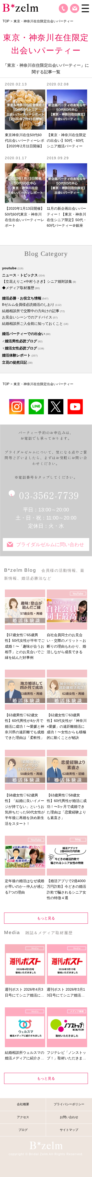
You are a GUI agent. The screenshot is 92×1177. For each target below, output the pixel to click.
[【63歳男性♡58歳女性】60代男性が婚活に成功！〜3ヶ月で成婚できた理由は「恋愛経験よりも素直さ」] (67, 770)
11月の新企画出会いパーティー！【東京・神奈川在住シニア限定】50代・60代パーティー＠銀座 (67, 216)
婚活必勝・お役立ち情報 (21, 298)
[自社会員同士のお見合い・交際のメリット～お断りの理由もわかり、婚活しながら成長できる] (67, 609)
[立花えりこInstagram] (17, 406)
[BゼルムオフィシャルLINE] (36, 406)
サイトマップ (69, 1130)
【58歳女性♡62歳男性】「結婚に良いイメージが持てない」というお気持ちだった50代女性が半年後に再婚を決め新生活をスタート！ (25, 809)
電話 (63, 8)
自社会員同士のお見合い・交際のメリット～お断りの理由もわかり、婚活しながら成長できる (66, 643)
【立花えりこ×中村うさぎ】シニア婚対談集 (37, 281)
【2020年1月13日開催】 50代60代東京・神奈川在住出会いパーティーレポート (25, 216)
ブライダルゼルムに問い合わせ (50, 544)
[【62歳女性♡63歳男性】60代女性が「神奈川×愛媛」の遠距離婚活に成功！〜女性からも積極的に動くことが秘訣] (67, 689)
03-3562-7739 (49, 495)
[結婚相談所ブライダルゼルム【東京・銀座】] (20, 7)
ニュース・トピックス (20, 275)
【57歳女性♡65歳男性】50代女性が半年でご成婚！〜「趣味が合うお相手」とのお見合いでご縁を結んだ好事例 (25, 646)
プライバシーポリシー (69, 1104)
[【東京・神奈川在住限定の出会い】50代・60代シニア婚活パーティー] (67, 109)
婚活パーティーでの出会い (23, 334)
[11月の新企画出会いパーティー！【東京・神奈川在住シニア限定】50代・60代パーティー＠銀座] (67, 183)
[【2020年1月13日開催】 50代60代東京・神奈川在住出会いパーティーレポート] (25, 183)
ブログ (23, 1130)
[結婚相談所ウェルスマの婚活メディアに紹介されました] (25, 1027)
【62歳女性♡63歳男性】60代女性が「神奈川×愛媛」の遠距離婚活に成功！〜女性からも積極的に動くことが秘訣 (67, 726)
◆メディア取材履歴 (18, 288)
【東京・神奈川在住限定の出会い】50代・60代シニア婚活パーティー (66, 140)
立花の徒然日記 (14, 362)
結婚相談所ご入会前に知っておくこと (32, 324)
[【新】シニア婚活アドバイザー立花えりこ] (75, 406)
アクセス (23, 1117)
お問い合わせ (74, 8)
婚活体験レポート (16, 355)
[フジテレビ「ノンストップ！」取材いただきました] (67, 1027)
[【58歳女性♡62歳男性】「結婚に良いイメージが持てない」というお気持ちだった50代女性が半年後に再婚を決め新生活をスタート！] (25, 770)
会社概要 (23, 1104)
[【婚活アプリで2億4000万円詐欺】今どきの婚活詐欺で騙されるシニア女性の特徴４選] (67, 856)
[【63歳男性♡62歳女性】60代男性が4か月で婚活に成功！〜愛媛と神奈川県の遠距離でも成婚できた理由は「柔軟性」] (25, 689)
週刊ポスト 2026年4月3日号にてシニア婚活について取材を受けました (24, 992)
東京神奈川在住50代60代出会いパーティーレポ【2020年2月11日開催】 (24, 140)
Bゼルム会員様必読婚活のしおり (28, 304)
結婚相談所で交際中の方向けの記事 (30, 311)
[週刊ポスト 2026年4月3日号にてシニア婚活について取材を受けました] (25, 964)
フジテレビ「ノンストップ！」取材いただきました (66, 1055)
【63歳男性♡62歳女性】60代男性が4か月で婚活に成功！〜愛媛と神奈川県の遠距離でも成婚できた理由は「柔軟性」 (24, 726)
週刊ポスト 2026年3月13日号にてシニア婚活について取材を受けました (66, 992)
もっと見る (46, 918)
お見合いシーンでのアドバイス (27, 317)
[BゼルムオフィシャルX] (55, 406)
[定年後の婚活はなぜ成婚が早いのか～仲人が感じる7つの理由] (25, 856)
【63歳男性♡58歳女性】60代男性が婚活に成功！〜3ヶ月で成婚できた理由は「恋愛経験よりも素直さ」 (67, 806)
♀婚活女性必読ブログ (19, 348)
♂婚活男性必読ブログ (19, 341)
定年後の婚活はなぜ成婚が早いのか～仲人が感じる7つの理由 (24, 886)
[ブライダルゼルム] (46, 1145)
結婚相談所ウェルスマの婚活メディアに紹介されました (24, 1055)
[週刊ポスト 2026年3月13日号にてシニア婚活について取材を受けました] (67, 964)
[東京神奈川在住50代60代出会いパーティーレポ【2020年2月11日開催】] (25, 109)
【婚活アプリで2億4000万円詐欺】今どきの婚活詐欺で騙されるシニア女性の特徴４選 (66, 889)
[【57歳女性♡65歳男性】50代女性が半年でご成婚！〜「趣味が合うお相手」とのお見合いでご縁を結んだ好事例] (25, 609)
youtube (9, 268)
